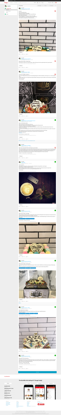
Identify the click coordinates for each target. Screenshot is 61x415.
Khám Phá (6, 0)
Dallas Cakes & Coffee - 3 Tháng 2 (25, 307)
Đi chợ (14, 0)
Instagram (28, 403)
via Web (22, 121)
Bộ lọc (35, 2)
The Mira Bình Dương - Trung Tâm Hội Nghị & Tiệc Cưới (28, 120)
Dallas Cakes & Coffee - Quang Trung (24, 61)
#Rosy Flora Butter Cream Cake (30, 218)
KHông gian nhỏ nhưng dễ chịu (24, 358)
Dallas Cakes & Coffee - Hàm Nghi (25, 211)
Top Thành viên (7, 376)
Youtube (28, 404)
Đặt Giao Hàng (11, 0)
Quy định (7, 405)
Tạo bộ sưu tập (8, 403)
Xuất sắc (20, 11)
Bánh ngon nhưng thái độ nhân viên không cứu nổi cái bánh (28, 147)
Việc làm (17, 404)
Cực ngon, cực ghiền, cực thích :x (24, 74)
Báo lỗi (27, 54)
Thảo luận (23, 54)
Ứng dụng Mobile (8, 402)
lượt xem (32, 9)
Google (28, 405)
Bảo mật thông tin (8, 404)
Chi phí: (20, 79)
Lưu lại (21, 52)
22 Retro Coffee (23, 162)
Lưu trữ (7, 14)
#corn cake (27, 313)
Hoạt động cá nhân (8, 8)
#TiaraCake (36, 313)
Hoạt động (7, 9)
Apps (42, 2)
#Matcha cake (31, 313)
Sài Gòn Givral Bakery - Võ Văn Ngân (25, 145)
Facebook (28, 402)
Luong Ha (22, 71)
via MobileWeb (23, 9)
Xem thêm (20, 132)
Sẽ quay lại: (25, 220)
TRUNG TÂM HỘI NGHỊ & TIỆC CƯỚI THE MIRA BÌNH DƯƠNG (27, 140)
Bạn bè (7, 12)
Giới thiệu (17, 402)
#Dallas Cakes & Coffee (22, 218)
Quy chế (17, 405)
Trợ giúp (17, 403)
